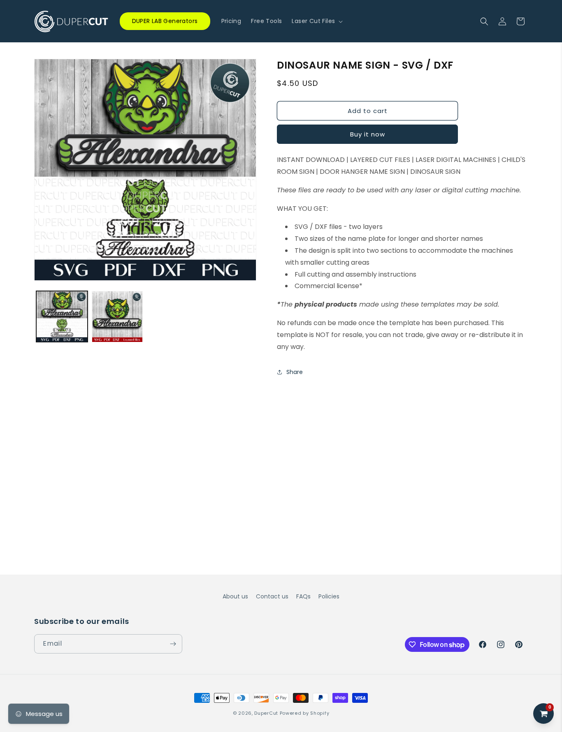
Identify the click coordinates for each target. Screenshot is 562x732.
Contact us (272, 596)
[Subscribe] (173, 643)
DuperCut (266, 713)
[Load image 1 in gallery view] (62, 316)
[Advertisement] (281, 444)
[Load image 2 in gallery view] (117, 316)
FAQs (303, 596)
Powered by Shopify (305, 713)
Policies (328, 596)
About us (235, 596)
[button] (316, 21)
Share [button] (294, 372)
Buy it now (367, 134)
